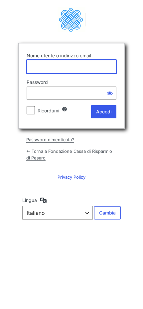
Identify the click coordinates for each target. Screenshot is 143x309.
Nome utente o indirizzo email (59, 55)
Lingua (29, 200)
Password (37, 82)
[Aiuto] (65, 109)
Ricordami (48, 110)
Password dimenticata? (50, 139)
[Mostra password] (109, 93)
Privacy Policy (71, 177)
